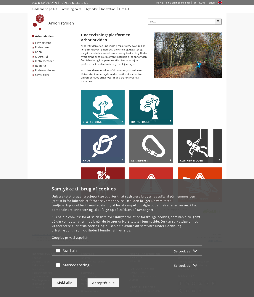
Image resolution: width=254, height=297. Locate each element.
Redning (40, 65)
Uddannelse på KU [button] (44, 9)
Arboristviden (44, 36)
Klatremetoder (44, 61)
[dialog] (127, 238)
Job (195, 2)
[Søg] (218, 22)
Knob (38, 52)
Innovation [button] (108, 9)
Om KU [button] (124, 9)
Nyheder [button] (91, 9)
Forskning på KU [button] (72, 9)
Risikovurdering (45, 70)
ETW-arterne (43, 43)
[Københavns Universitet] (38, 22)
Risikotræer (42, 47)
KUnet (202, 2)
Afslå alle (64, 282)
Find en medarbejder (178, 2)
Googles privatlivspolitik (70, 238)
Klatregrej (41, 56)
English (213, 2)
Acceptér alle (103, 282)
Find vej (159, 2)
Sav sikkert (42, 74)
